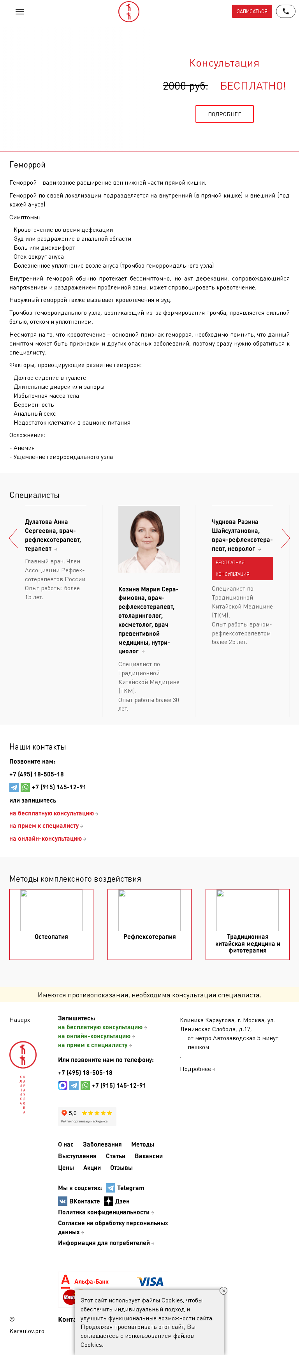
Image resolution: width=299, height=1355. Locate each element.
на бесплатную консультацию (100, 1027)
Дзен (122, 1201)
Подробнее (195, 1068)
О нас (66, 1144)
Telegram (130, 1188)
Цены (66, 1167)
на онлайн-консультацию (94, 1036)
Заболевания (102, 1144)
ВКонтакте (84, 1201)
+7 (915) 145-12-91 (59, 787)
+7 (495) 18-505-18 (36, 774)
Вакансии (149, 1156)
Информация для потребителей (104, 1243)
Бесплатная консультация (233, 568)
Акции (92, 1167)
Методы (142, 1144)
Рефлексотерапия (149, 936)
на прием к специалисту (92, 1045)
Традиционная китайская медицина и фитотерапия (247, 943)
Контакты (73, 1318)
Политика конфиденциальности (104, 1212)
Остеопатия (51, 936)
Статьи (115, 1156)
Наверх (19, 1019)
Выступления (77, 1156)
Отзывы (121, 1167)
